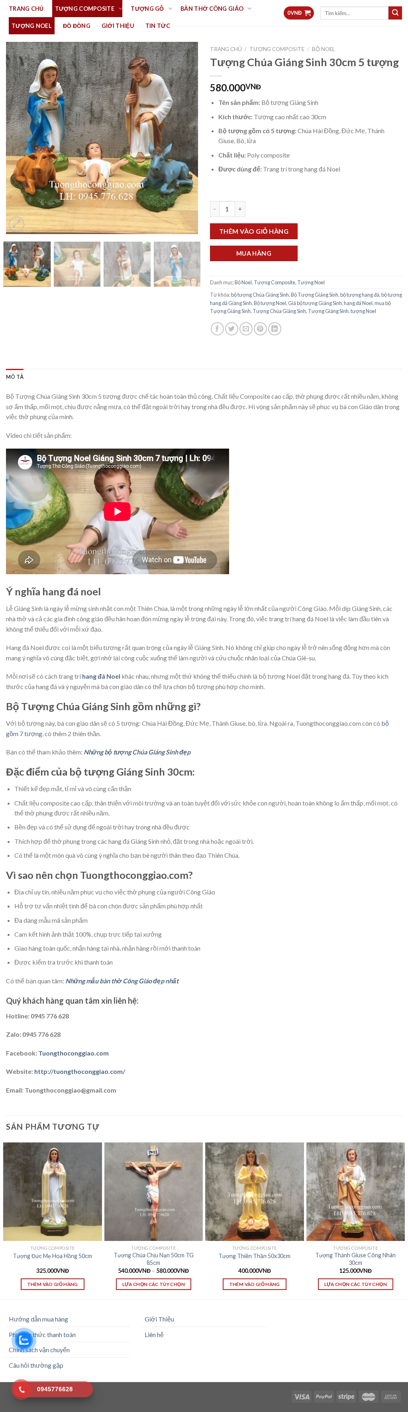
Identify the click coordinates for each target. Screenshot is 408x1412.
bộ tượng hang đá (359, 294)
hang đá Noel (358, 303)
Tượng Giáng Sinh (328, 311)
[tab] (15, 377)
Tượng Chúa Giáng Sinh (279, 311)
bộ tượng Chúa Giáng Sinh (260, 294)
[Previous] (20, 138)
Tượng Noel (311, 282)
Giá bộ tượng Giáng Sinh (315, 303)
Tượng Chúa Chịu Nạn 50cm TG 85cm (154, 1259)
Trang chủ (226, 49)
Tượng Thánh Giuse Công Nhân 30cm (355, 1259)
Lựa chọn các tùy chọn (153, 1284)
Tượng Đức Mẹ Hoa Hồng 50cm (52, 1255)
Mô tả (15, 377)
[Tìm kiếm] (395, 13)
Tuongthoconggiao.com (73, 1053)
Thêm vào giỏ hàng (253, 231)
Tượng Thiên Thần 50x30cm (254, 1255)
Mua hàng (254, 253)
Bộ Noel (323, 49)
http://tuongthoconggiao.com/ (79, 1071)
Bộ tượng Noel (270, 303)
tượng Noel (363, 311)
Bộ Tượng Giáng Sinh (314, 294)
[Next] (184, 138)
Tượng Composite (276, 49)
